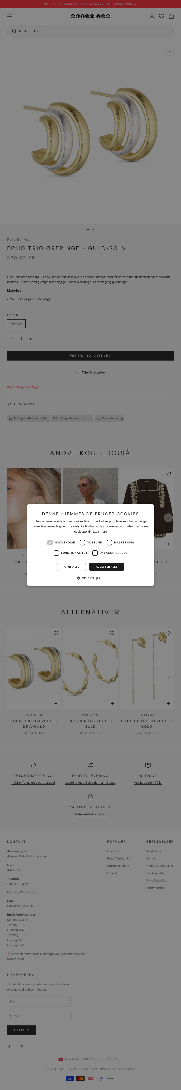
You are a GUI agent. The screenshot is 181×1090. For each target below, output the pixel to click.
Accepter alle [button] (106, 567)
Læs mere (100, 532)
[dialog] (90, 545)
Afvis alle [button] (71, 567)
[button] (90, 578)
